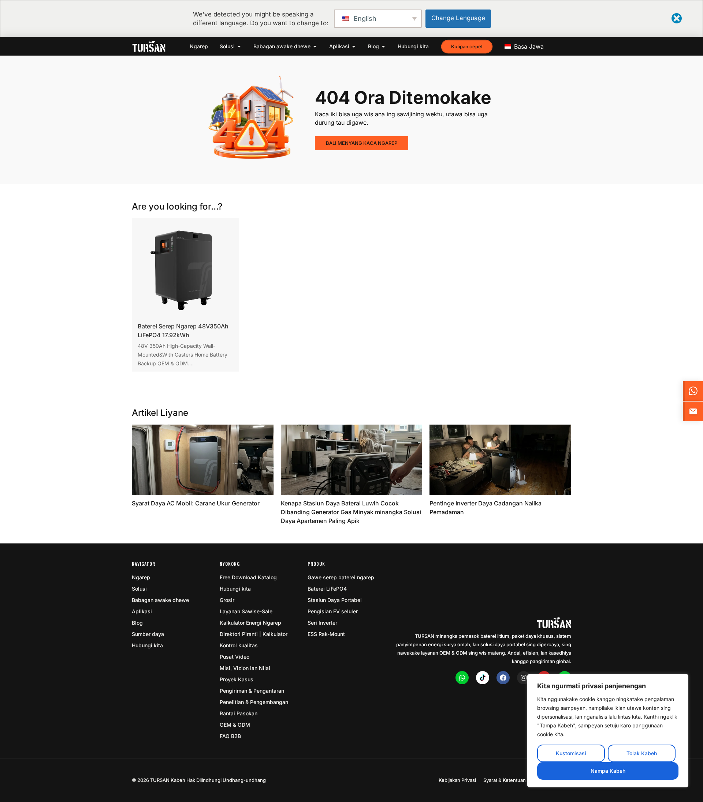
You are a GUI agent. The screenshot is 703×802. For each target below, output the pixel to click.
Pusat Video (234, 657)
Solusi (139, 589)
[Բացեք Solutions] (239, 46)
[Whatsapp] (462, 677)
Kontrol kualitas (239, 645)
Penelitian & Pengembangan (254, 702)
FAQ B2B (230, 736)
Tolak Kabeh (641, 753)
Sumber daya (148, 634)
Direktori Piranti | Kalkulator (253, 634)
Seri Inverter (322, 623)
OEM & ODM (235, 725)
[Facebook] (503, 677)
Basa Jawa (528, 46)
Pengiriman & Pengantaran (252, 691)
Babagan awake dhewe (160, 600)
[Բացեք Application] (353, 46)
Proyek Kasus (236, 679)
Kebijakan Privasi (457, 780)
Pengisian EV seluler (333, 611)
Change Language (458, 18)
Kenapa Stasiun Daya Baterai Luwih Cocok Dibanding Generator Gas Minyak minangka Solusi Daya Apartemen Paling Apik (351, 512)
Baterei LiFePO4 (327, 589)
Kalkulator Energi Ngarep (250, 623)
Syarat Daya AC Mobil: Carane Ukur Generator (196, 503)
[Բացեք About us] (314, 46)
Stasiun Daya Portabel (335, 600)
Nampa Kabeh (608, 771)
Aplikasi (142, 611)
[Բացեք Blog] (383, 46)
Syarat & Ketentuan (504, 780)
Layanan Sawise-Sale (246, 611)
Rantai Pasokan (238, 713)
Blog (137, 623)
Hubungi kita (147, 645)
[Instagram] (523, 677)
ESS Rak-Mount (326, 634)
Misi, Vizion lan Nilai (245, 668)
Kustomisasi (571, 753)
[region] (607, 730)
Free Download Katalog (248, 577)
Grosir (227, 600)
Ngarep (141, 577)
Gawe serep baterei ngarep (341, 577)
